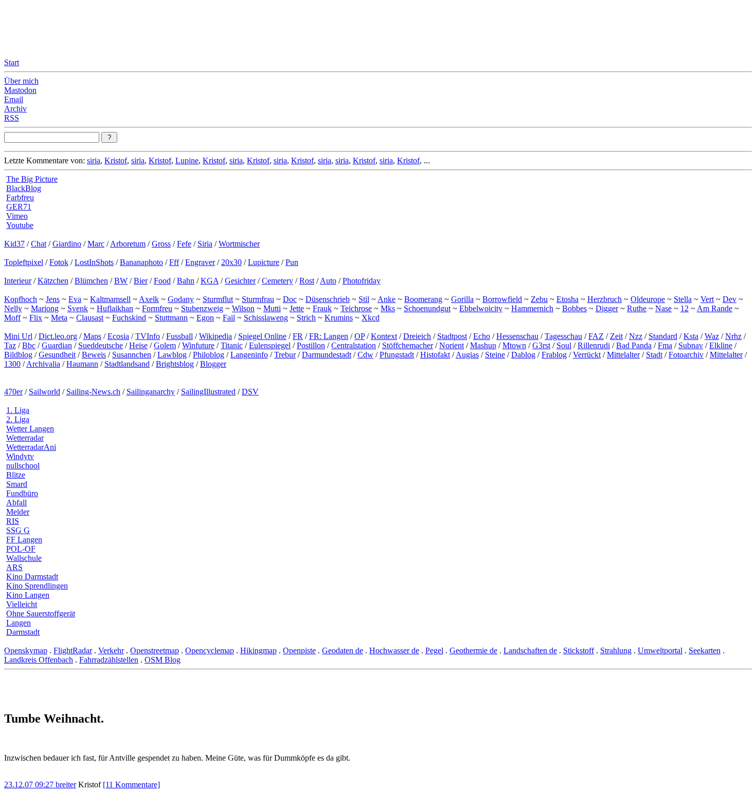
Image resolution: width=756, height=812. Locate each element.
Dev (729, 299)
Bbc (28, 345)
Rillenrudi (594, 345)
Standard (663, 336)
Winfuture (198, 345)
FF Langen (24, 539)
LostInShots (94, 262)
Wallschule (24, 558)
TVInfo (147, 336)
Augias (467, 354)
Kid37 (14, 243)
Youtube (19, 225)
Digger (607, 308)
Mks (388, 308)
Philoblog (208, 354)
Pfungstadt (397, 354)
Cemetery (277, 280)
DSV (250, 391)
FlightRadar (72, 650)
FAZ (596, 336)
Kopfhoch (20, 299)
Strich (306, 317)
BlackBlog (23, 188)
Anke (386, 299)
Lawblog (172, 354)
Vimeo (17, 216)
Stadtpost (452, 336)
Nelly (13, 308)
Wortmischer (239, 243)
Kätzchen (53, 280)
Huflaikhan (115, 308)
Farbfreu (20, 197)
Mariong (45, 308)
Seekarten (705, 650)
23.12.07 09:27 (30, 784)
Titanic (232, 345)
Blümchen (91, 280)
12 (684, 308)
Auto (328, 280)
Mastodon (20, 90)
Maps (92, 336)
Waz (712, 336)
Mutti (272, 308)
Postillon (311, 345)
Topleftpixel (23, 262)
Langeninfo (249, 354)
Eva (74, 299)
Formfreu (157, 308)
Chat (38, 243)
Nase (663, 308)
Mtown (514, 345)
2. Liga (17, 419)
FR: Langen (328, 336)
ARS (14, 567)
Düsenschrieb (327, 299)
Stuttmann (171, 317)
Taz (10, 345)
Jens (53, 299)
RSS (11, 118)
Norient (451, 345)
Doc (290, 299)
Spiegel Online (262, 336)
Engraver (200, 262)
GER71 (18, 206)
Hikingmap (258, 650)
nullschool (23, 465)
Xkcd (371, 317)
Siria (204, 243)
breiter (66, 784)
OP (359, 336)
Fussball (179, 336)
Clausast (89, 317)
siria (93, 160)
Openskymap (25, 650)
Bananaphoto (141, 262)
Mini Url (18, 336)
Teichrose (356, 308)
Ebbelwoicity (480, 308)
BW (121, 280)
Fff (174, 262)
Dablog (523, 354)
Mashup (483, 345)
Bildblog (18, 354)
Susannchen (131, 354)
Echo (481, 336)
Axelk (149, 299)
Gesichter (240, 280)
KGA (210, 280)
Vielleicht (21, 604)
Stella (683, 299)
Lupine (187, 160)
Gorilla (462, 299)
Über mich (21, 81)
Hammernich (532, 308)
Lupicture (263, 262)
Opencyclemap (209, 650)
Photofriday (362, 280)
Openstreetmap (154, 650)
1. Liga (17, 410)
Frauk (322, 308)
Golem (165, 345)
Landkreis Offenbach (38, 659)
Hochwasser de (394, 650)
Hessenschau (517, 336)
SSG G (18, 530)
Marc (95, 243)
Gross (161, 243)
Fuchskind (129, 317)
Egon (205, 317)
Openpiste (299, 650)
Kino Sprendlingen (37, 585)
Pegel (434, 650)
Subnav (690, 345)
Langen (18, 622)
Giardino (66, 243)
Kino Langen (27, 595)
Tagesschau (563, 336)
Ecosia (118, 336)
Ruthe (636, 308)
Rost (306, 280)
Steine (495, 354)
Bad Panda (634, 345)
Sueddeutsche (100, 345)
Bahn (185, 280)
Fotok (58, 262)
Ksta (690, 336)
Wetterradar (25, 437)
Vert (707, 299)
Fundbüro (22, 493)
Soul (563, 345)
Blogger (213, 364)
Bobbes (574, 308)
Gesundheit (57, 354)
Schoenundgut (427, 308)
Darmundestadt (326, 354)
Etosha (567, 299)
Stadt (654, 354)
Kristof (115, 160)
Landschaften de (530, 650)
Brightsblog (175, 364)
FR (298, 336)
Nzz (635, 336)
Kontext (384, 336)
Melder (17, 511)
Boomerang (423, 299)
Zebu (539, 299)
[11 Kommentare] (131, 784)
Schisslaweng (266, 317)
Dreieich (417, 336)
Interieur (17, 280)
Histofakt (435, 354)
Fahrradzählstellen (108, 659)
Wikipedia (215, 336)
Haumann (82, 364)
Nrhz (733, 336)
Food (162, 280)
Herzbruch (604, 299)
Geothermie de (473, 650)
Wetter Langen (30, 428)
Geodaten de (342, 650)
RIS (12, 521)
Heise (138, 345)
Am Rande (714, 308)
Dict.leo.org (58, 336)
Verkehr (111, 650)
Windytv (20, 456)
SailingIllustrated (208, 391)
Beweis (94, 354)
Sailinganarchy (151, 391)
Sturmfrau (258, 299)
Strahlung (616, 650)
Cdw (365, 354)
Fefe (184, 243)
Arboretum (128, 243)
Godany (181, 299)
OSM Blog (163, 659)
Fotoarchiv (686, 354)
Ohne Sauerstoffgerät (40, 613)
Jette (297, 308)
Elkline (720, 345)
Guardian (57, 345)
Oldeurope (648, 299)
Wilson (243, 308)
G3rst (541, 345)
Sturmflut (218, 299)
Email (13, 99)
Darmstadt (23, 632)
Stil (363, 299)
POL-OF (20, 548)
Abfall (16, 502)
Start (11, 62)
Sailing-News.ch (93, 391)
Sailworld (44, 391)
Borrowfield (502, 299)
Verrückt (587, 354)
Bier (141, 280)
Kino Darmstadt (32, 576)
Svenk (77, 308)
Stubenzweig (202, 308)
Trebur (285, 354)
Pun (291, 262)
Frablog (554, 354)
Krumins (339, 317)
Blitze (15, 474)
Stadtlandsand (127, 364)
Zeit (616, 336)
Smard (16, 484)
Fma (665, 345)
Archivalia (43, 364)
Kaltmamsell (110, 299)
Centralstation (353, 345)
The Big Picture (32, 179)
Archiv (15, 108)
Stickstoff (578, 650)
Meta (59, 317)
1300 (12, 364)
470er (13, 391)
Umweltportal (660, 650)
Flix (35, 317)
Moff (12, 317)
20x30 (231, 262)
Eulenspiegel (270, 345)
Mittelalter (623, 354)
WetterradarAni (31, 447)
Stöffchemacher (407, 345)
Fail (229, 317)
